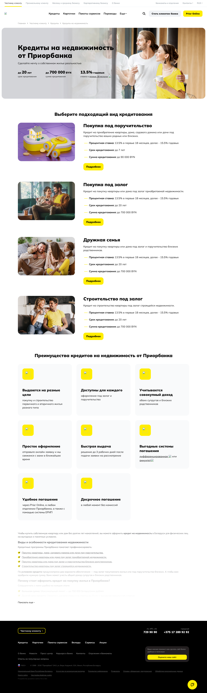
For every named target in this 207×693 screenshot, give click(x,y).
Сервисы (90, 642)
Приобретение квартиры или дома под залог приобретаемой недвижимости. (64, 557)
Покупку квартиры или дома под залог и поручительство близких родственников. (67, 561)
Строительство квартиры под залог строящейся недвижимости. (57, 566)
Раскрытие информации (98, 671)
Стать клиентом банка (165, 13)
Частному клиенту (13, 3)
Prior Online (193, 13)
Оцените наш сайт (167, 657)
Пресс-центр (46, 653)
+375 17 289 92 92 (176, 632)
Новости (33, 653)
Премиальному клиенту (37, 3)
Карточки (69, 13)
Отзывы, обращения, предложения (137, 671)
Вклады (76, 642)
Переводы (110, 13)
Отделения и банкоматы (100, 653)
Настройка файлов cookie (41, 675)
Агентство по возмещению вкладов (70, 671)
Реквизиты (115, 671)
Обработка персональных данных (169, 671)
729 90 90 (150, 632)
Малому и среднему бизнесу (66, 3)
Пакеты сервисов (89, 13)
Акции (103, 642)
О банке (116, 3)
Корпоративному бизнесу (96, 3)
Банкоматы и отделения (167, 3)
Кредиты (54, 13)
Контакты (80, 653)
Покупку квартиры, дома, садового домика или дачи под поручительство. (62, 552)
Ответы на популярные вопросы (33, 659)
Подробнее (93, 166)
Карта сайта (23, 675)
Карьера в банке (64, 653)
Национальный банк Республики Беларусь (35, 671)
